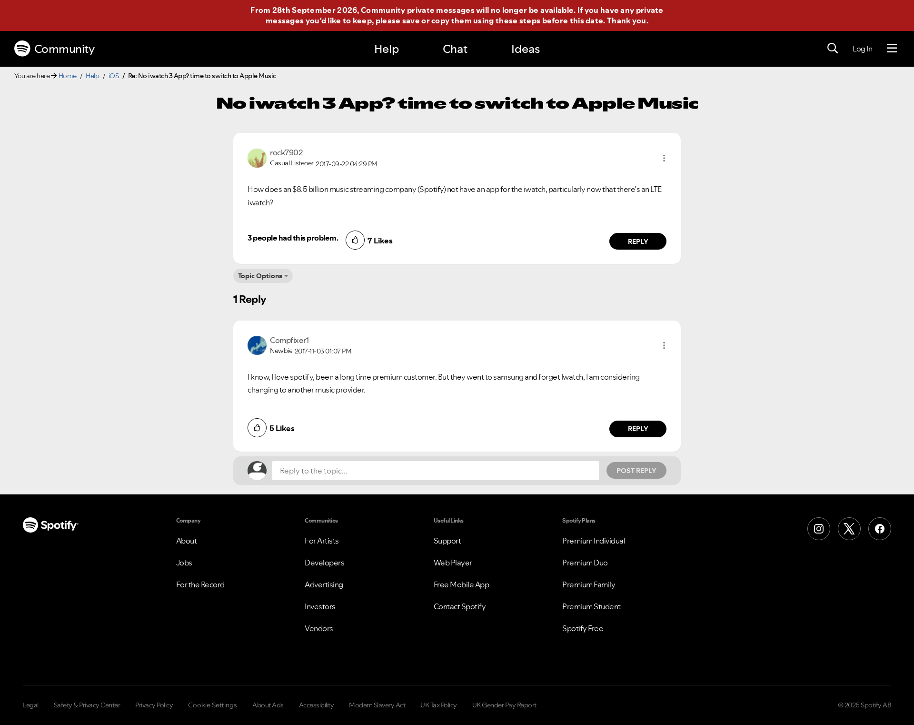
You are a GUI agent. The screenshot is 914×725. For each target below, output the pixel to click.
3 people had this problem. (293, 237)
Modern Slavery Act (377, 705)
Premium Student (591, 606)
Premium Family (588, 584)
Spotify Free (582, 628)
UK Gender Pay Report (504, 705)
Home (68, 76)
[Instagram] (818, 528)
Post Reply (636, 470)
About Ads (268, 705)
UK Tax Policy (438, 705)
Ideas (525, 49)
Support (447, 540)
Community (64, 49)
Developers (324, 562)
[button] (664, 158)
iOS (114, 76)
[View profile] (257, 157)
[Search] (833, 48)
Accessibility (316, 705)
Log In (862, 48)
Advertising (324, 584)
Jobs (184, 562)
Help (386, 49)
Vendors (319, 628)
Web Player (453, 562)
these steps (518, 20)
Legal (31, 705)
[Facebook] (879, 528)
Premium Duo (585, 562)
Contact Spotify (460, 606)
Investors (320, 606)
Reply (638, 241)
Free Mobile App (461, 584)
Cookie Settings (212, 705)
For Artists (322, 540)
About (186, 540)
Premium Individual (593, 540)
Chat (455, 49)
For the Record (200, 584)
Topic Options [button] (260, 276)
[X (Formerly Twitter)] (849, 528)
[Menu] (892, 48)
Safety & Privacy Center (87, 705)
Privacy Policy (154, 705)
